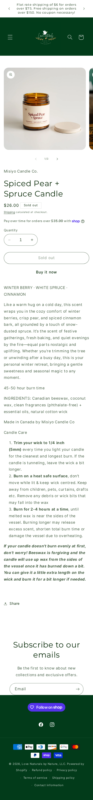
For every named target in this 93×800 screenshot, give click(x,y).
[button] (10, 37)
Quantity (11, 230)
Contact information (49, 785)
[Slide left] (36, 159)
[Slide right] (57, 159)
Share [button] (15, 603)
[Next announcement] (84, 8)
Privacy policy (67, 770)
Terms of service (35, 777)
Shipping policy (63, 777)
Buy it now (46, 272)
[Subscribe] (77, 689)
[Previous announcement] (9, 8)
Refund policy (42, 770)
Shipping (9, 212)
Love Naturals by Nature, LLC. (44, 764)
